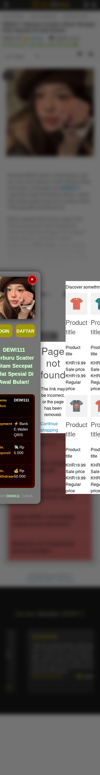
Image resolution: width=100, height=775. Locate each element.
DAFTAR (25, 331)
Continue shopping (49, 426)
